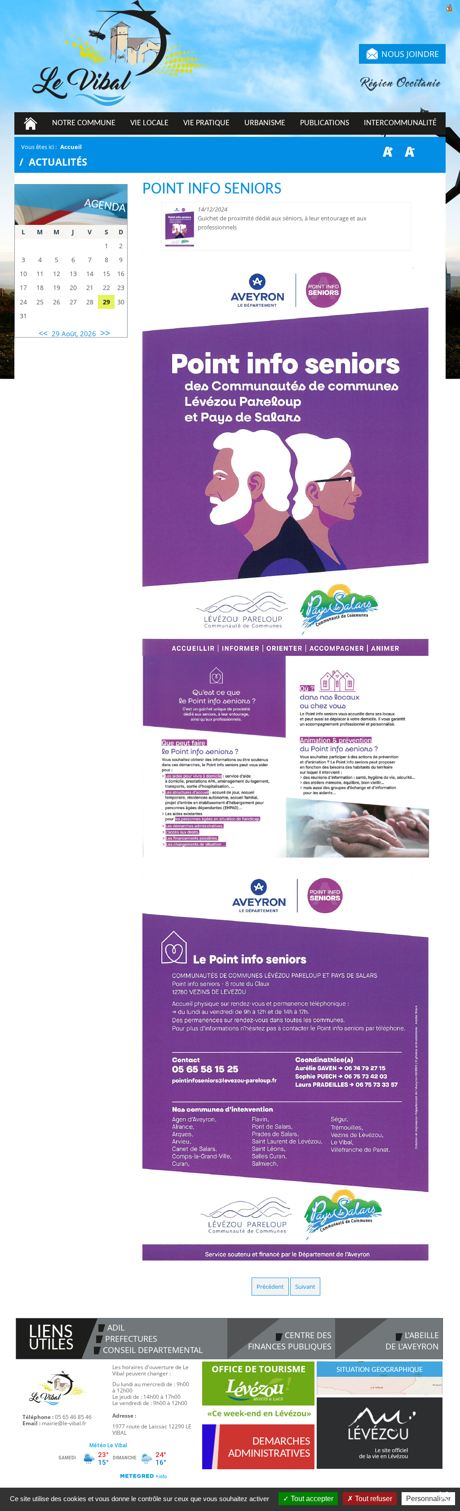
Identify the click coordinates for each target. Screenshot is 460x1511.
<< (43, 333)
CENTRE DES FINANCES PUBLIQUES (290, 1341)
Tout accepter (311, 1498)
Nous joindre (410, 53)
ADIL (115, 1327)
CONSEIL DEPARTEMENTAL (153, 1349)
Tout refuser (372, 1498)
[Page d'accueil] (30, 123)
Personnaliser (428, 1498)
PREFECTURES (131, 1338)
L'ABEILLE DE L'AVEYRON (412, 1341)
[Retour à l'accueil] (126, 56)
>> (105, 333)
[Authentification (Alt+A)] (449, 7)
